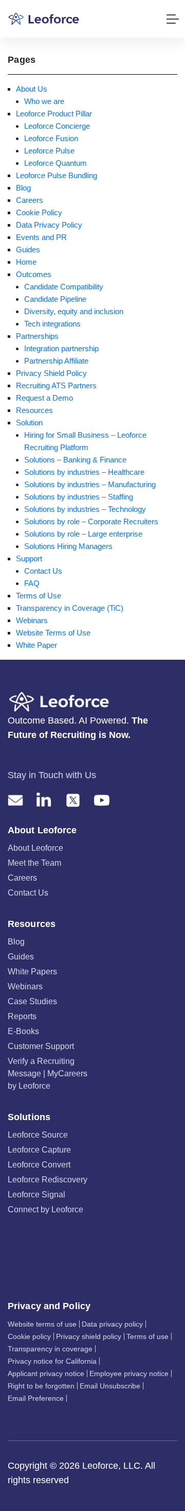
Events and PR (41, 237)
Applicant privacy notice (46, 1373)
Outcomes (33, 274)
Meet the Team (34, 862)
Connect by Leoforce (45, 1209)
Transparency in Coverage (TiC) (69, 608)
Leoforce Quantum (55, 163)
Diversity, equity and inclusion (73, 311)
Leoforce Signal (36, 1194)
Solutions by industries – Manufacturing (90, 484)
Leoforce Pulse (49, 150)
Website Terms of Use (53, 632)
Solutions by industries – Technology (85, 509)
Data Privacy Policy (49, 224)
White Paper (36, 645)
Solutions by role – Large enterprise (83, 533)
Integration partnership (61, 348)
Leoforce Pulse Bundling (56, 175)
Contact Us (43, 570)
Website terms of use (42, 1324)
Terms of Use (38, 595)
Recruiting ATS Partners (56, 385)
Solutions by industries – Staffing (78, 496)
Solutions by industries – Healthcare (84, 472)
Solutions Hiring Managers (68, 546)
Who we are (44, 101)
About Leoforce (35, 848)
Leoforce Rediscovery (47, 1179)
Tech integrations (52, 323)
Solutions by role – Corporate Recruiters (91, 521)
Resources (34, 410)
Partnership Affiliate (56, 360)
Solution (29, 422)
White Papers (32, 971)
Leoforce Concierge (57, 126)
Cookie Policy (39, 212)
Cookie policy (29, 1336)
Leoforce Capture (39, 1149)
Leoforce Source (38, 1134)
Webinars (32, 620)
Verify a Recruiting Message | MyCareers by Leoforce (47, 1073)
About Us (31, 88)
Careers (29, 200)
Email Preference (36, 1398)
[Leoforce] (44, 19)
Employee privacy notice (129, 1373)
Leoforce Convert (39, 1164)
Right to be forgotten (41, 1385)
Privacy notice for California (52, 1361)
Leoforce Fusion (51, 138)
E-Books (23, 1031)
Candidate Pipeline (55, 299)
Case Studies (32, 1001)
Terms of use (147, 1336)
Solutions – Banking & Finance (75, 459)
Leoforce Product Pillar (54, 113)
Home (26, 261)
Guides (28, 249)
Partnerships (37, 336)
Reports (22, 1016)
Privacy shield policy (88, 1336)
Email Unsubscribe (110, 1385)
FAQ (32, 583)
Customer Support (41, 1046)
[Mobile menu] (172, 19)
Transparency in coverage (50, 1348)
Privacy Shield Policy (51, 373)
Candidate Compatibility (63, 286)
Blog (23, 187)
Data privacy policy (112, 1324)
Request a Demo (44, 397)
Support (29, 558)
